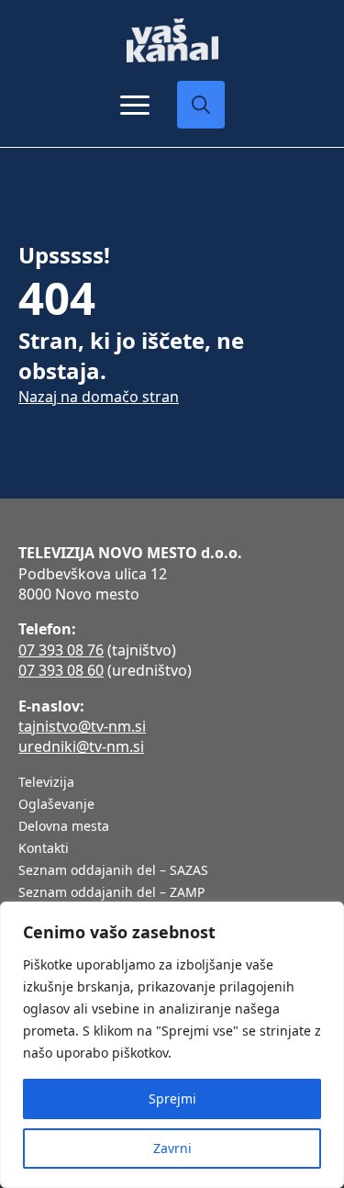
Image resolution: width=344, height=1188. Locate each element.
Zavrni (172, 1148)
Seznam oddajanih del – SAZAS (113, 871)
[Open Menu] (135, 104)
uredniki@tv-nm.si (81, 746)
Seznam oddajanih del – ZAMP (111, 893)
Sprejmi (172, 1098)
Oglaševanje (56, 805)
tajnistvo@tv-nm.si (82, 726)
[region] (172, 1045)
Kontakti (43, 849)
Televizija (46, 783)
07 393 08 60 (61, 670)
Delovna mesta (63, 827)
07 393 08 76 (61, 650)
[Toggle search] (201, 105)
